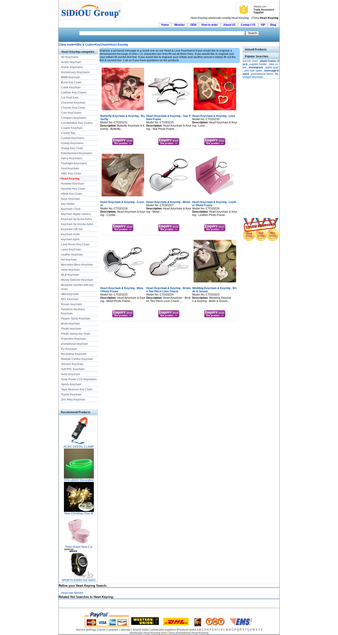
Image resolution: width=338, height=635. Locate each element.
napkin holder (258, 64)
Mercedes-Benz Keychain (77, 264)
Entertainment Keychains (76, 153)
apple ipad (271, 67)
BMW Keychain (70, 77)
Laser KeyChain (71, 249)
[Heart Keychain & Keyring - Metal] (169, 196)
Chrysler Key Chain (73, 107)
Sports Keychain (71, 384)
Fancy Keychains (71, 158)
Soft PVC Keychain (73, 369)
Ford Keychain (70, 168)
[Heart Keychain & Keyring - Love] (215, 110)
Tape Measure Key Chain (77, 389)
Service (80, 629)
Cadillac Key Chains (73, 92)
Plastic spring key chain (75, 333)
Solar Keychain (70, 374)
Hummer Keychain (72, 183)
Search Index (140, 629)
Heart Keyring (118, 44)
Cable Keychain (71, 87)
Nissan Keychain (71, 304)
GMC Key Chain (71, 173)
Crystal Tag (68, 133)
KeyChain (101, 44)
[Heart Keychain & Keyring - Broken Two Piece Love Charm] (169, 282)
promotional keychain (74, 343)
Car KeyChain (70, 97)
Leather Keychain (72, 254)
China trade (66, 44)
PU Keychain (69, 349)
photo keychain (70, 323)
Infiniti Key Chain (71, 193)
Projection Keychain (73, 338)
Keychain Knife (70, 234)
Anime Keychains (72, 67)
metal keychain (70, 269)
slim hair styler (253, 70)
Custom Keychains (72, 138)
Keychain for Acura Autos (76, 219)
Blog (273, 24)
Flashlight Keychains (74, 163)
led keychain (69, 259)
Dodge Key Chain (72, 148)
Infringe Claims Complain (102, 629)
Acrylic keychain (71, 62)
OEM (193, 24)
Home (165, 24)
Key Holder (68, 204)
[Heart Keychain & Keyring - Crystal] (123, 196)
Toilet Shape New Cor (78, 546)
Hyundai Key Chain (73, 188)
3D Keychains (69, 57)
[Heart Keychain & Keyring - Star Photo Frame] (169, 110)
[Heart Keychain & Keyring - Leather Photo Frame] (215, 196)
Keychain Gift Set (71, 229)
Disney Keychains (72, 143)
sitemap (125, 629)
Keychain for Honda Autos (77, 224)
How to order (209, 24)
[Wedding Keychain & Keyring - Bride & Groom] (215, 282)
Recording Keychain (73, 354)
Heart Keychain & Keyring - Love (213, 116)
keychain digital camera (76, 214)
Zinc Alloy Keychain (73, 399)
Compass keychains (73, 117)
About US (229, 24)
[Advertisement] (256, 149)
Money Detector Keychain (77, 279)
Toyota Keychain (71, 394)
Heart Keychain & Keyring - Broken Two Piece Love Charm (168, 290)
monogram (256, 67)
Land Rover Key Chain (75, 244)
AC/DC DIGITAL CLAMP (78, 446)
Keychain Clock (70, 209)
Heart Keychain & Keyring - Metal (168, 202)
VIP (263, 24)
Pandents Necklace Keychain (73, 311)
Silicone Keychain (72, 364)
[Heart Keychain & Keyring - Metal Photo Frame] (123, 282)
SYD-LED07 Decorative (79, 480)
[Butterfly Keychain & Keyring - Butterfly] (123, 110)
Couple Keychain (72, 128)
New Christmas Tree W (78, 513)
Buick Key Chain (71, 82)
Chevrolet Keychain (73, 102)
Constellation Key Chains (77, 123)
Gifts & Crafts (84, 44)
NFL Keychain (70, 299)
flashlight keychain (260, 75)
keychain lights (70, 239)
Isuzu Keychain (70, 198)
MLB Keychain (70, 274)
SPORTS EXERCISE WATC (79, 580)
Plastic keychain (71, 328)
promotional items (262, 73)
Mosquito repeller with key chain (77, 287)
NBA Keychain (70, 294)
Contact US (248, 24)
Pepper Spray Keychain (76, 318)
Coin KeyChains (71, 112)
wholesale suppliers (163, 629)
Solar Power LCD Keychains (79, 379)
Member (179, 24)
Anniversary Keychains (75, 72)
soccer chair (250, 61)
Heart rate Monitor (72, 592)
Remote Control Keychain (77, 359)
